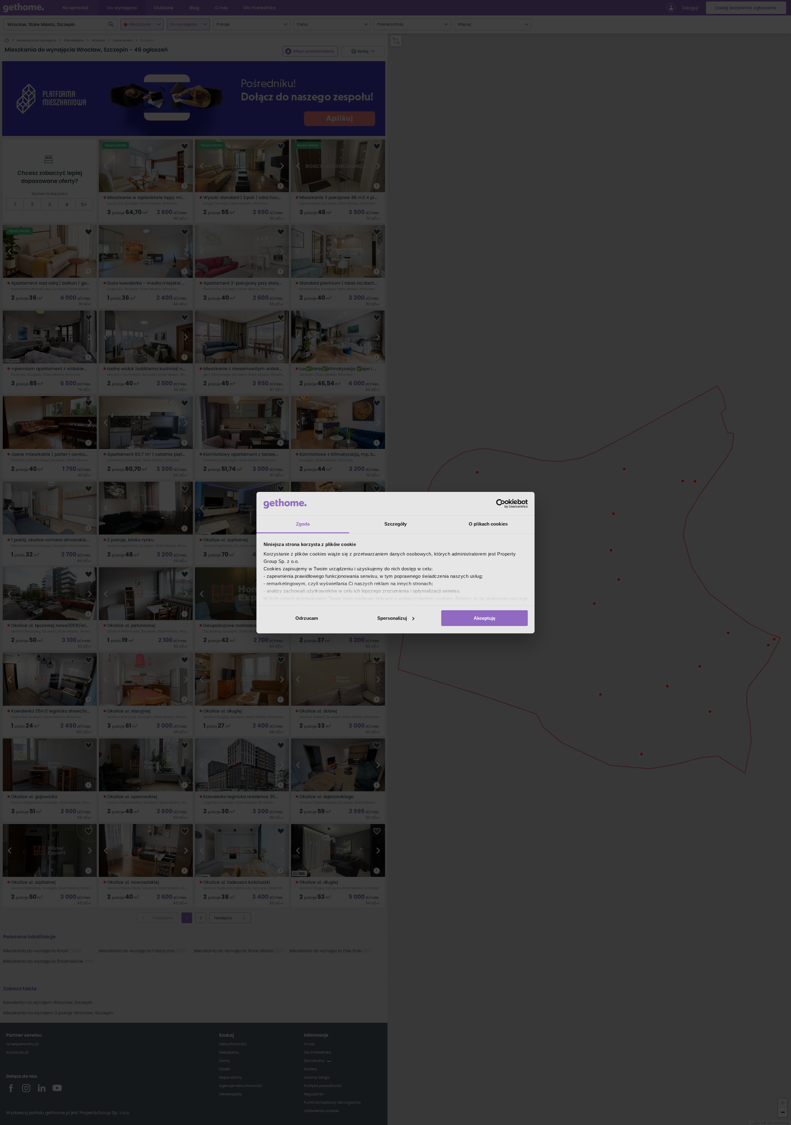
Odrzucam (306, 618)
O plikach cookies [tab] (488, 524)
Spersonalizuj (392, 618)
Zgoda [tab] (303, 524)
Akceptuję (484, 618)
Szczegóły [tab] (395, 524)
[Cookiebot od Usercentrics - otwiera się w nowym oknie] (501, 503)
